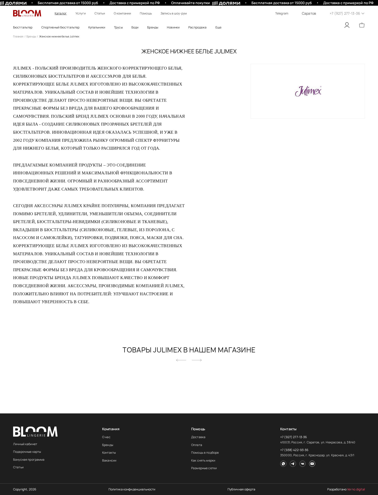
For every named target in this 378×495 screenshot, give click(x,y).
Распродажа (197, 27)
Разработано (346, 489)
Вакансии (109, 460)
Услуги (80, 13)
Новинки (173, 27)
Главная (18, 36)
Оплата (196, 445)
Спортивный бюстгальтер (60, 27)
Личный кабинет (25, 444)
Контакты (109, 452)
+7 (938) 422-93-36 (294, 450)
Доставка (198, 437)
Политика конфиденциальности (132, 489)
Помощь (146, 13)
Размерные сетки (204, 468)
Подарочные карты (27, 452)
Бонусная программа (29, 459)
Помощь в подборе (205, 452)
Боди (135, 27)
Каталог (61, 13)
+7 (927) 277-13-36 (293, 437)
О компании (122, 13)
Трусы (118, 27)
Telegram (281, 13)
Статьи (99, 13)
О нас (106, 437)
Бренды (31, 36)
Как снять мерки (203, 460)
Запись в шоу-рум (174, 13)
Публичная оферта (241, 489)
